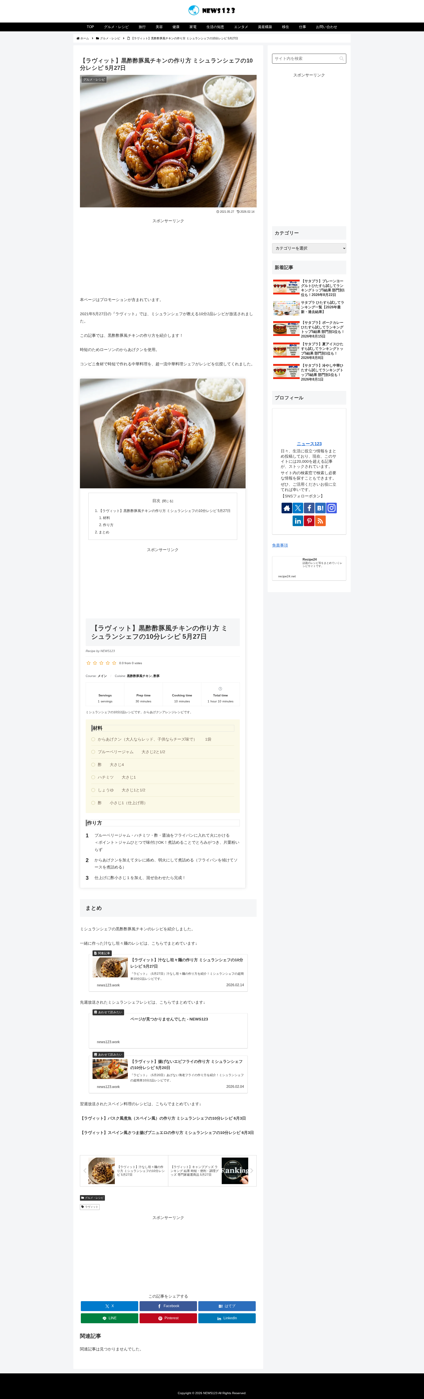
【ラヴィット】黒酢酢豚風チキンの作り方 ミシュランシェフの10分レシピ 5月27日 (165, 511)
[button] (342, 58)
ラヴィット (91, 1206)
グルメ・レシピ (94, 1197)
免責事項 (280, 545)
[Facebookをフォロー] (309, 508)
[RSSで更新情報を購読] (320, 521)
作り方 (108, 525)
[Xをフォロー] (298, 508)
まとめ (104, 532)
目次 (156, 501)
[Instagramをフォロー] (331, 508)
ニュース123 (309, 443)
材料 (106, 518)
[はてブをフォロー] (320, 508)
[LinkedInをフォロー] (298, 521)
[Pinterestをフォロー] (309, 521)
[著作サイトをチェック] (287, 508)
